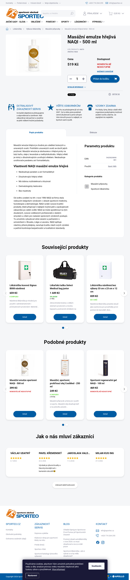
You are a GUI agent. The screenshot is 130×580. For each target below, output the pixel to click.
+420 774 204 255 (108, 536)
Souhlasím (96, 566)
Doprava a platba (41, 533)
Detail (24, 317)
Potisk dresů (22, 3)
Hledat (72, 13)
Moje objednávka (51, 3)
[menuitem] (17, 22)
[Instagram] (103, 542)
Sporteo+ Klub (40, 549)
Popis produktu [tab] (36, 132)
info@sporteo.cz (107, 531)
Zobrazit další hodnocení (65, 485)
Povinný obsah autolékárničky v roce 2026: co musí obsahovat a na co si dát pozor (75, 543)
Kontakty (9, 3)
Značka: (73, 52)
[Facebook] (98, 542)
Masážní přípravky (99, 184)
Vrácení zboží (35, 3)
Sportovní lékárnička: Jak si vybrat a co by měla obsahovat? (74, 553)
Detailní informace (75, 87)
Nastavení (32, 575)
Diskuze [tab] (93, 132)
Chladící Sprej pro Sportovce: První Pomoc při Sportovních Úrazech (74, 532)
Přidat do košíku (101, 78)
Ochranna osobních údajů (16, 539)
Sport (110, 166)
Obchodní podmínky (14, 534)
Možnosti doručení (105, 71)
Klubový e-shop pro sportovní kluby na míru (46, 539)
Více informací (58, 569)
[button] (63, 327)
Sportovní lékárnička (100, 189)
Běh (114, 166)
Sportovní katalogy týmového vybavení (46, 555)
